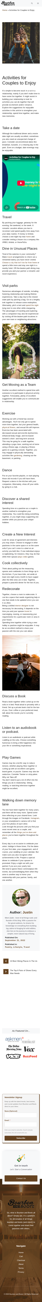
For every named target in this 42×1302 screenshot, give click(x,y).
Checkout (21, 1260)
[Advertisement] (21, 1012)
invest (26, 611)
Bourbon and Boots (25, 1213)
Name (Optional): (11, 1111)
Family (8, 947)
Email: (7, 1120)
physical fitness (8, 427)
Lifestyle (17, 947)
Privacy (21, 1272)
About (21, 1264)
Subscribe (20, 1138)
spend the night (32, 305)
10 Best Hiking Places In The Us (23, 961)
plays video (22, 557)
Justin (27, 912)
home (28, 237)
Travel (27, 947)
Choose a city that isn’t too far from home (19, 263)
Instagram (35, 818)
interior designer (22, 606)
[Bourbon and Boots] (8, 3)
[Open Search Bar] (32, 3)
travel (9, 257)
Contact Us (21, 1178)
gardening (18, 455)
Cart (21, 1256)
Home (4, 10)
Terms (21, 1268)
